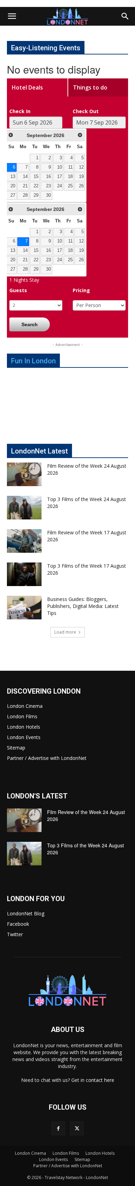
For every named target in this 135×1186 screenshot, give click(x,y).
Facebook (18, 924)
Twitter (15, 934)
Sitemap (16, 747)
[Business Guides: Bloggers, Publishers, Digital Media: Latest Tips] (24, 608)
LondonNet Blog (25, 913)
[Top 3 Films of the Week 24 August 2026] (24, 508)
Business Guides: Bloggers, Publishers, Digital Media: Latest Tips (83, 606)
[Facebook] (58, 1128)
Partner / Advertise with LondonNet (47, 758)
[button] (12, 16)
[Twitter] (77, 1128)
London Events (23, 737)
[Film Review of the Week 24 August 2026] (24, 474)
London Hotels (23, 726)
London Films (22, 716)
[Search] (125, 16)
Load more (65, 632)
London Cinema (25, 706)
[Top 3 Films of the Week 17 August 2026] (24, 574)
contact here (100, 1080)
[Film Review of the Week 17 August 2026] (24, 541)
